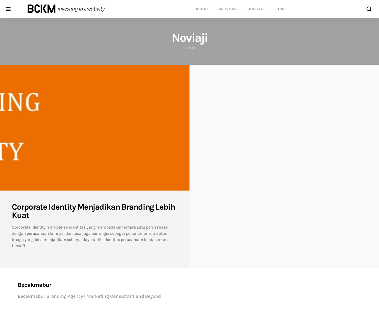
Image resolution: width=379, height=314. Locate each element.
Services (228, 9)
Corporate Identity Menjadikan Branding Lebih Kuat (93, 211)
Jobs (281, 9)
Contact (257, 9)
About (202, 9)
